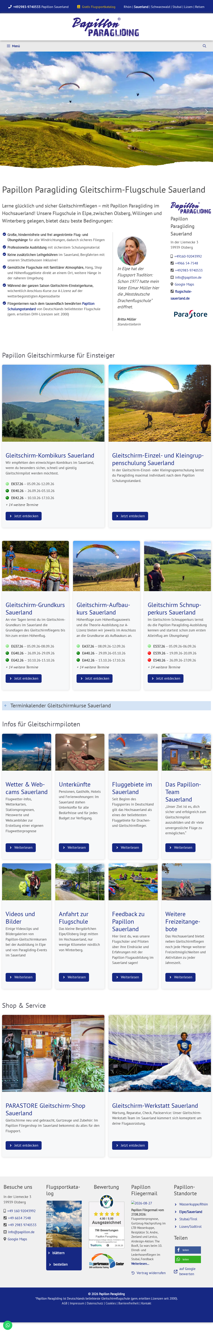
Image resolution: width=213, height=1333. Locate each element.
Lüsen (188, 7)
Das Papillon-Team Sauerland (183, 791)
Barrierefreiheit (128, 1303)
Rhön (127, 7)
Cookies (111, 1303)
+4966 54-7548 (186, 263)
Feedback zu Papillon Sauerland (128, 921)
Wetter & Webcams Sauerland (27, 788)
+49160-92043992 (188, 256)
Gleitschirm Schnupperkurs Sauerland (174, 608)
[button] (6, 111)
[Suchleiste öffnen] (204, 46)
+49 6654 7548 (19, 1218)
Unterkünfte (74, 784)
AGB (64, 1303)
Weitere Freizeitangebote (182, 921)
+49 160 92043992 (21, 1211)
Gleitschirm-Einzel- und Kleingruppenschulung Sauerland (158, 459)
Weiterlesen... (140, 1263)
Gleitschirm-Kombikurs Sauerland (50, 455)
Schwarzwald (160, 7)
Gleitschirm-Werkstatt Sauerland (155, 1105)
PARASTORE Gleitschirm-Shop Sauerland (45, 1109)
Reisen (199, 7)
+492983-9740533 (189, 270)
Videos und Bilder (20, 917)
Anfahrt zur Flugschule (73, 917)
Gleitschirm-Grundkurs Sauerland (35, 608)
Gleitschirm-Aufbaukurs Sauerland (103, 608)
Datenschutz (95, 1303)
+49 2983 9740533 (22, 1225)
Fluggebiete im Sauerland (132, 788)
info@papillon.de (188, 277)
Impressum (77, 1303)
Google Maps (184, 284)
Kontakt (146, 1303)
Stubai (177, 7)
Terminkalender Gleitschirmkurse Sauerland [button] (60, 705)
